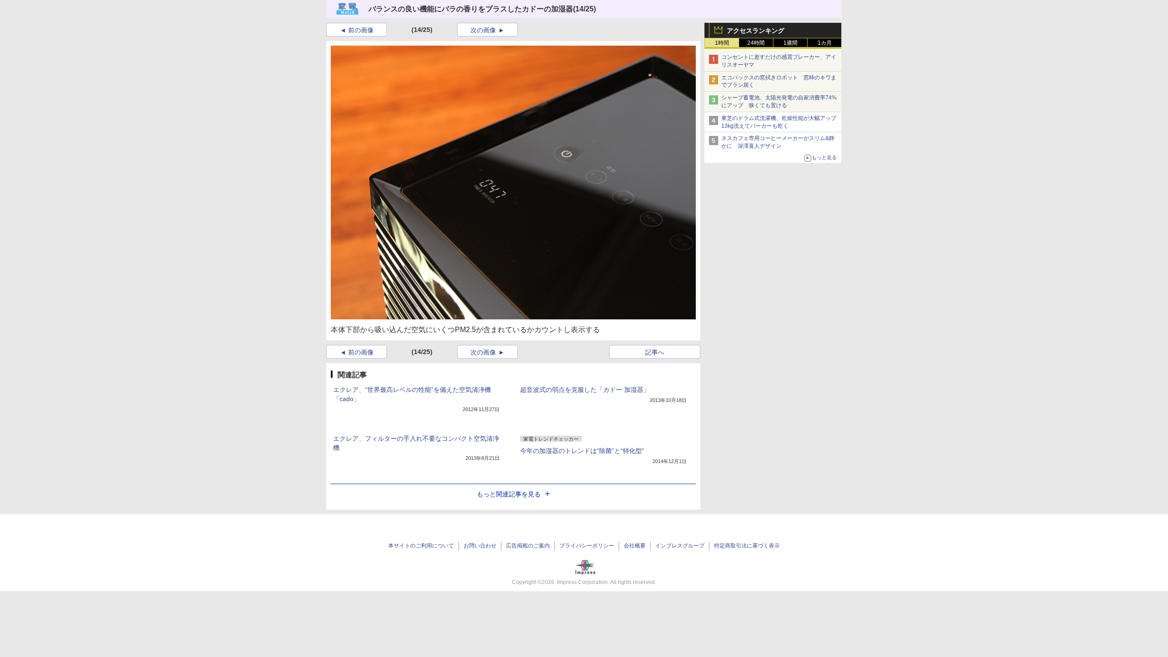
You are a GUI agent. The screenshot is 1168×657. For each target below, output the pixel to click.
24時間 (756, 43)
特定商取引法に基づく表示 (747, 545)
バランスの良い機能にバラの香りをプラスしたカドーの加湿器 (471, 9)
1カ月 (825, 43)
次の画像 (483, 30)
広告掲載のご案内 (528, 545)
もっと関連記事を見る (509, 494)
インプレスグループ (679, 545)
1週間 (790, 43)
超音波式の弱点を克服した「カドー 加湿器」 (585, 389)
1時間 (722, 43)
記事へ (654, 352)
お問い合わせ (480, 545)
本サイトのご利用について (421, 545)
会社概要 (635, 545)
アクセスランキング (755, 30)
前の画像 (361, 30)
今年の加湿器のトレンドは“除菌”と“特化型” (582, 450)
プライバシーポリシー (586, 545)
